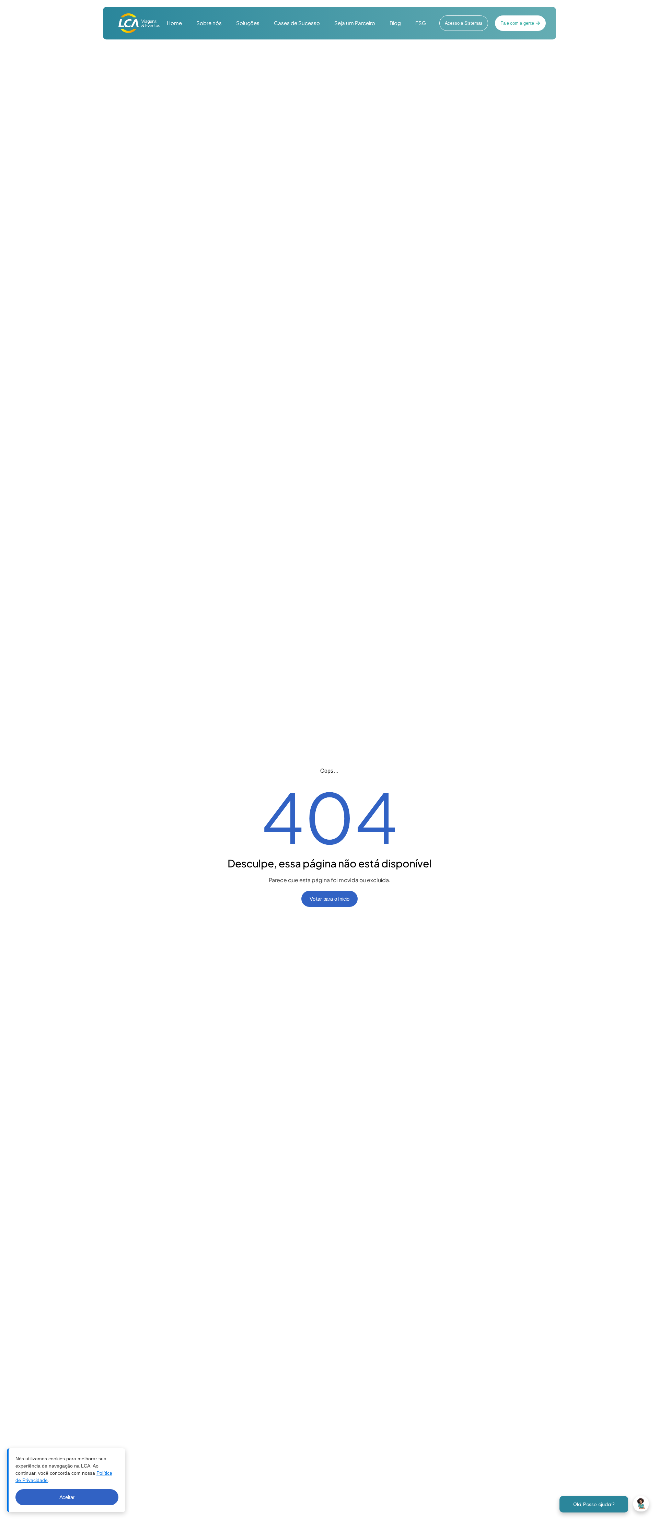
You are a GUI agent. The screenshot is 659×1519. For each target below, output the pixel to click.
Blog (395, 23)
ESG (420, 23)
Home (174, 23)
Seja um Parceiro (354, 23)
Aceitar (67, 1497)
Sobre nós (209, 23)
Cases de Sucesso (297, 23)
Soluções (247, 23)
